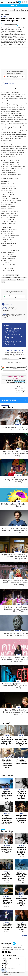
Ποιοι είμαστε (4, 945)
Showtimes (3, 14)
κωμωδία (24, 277)
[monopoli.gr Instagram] (24, 2)
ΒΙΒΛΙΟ (3, 958)
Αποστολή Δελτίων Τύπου (19, 945)
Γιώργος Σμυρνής (10, 83)
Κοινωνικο (4, 16)
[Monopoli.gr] (8, 944)
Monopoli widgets (5, 949)
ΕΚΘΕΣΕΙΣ (3, 963)
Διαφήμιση (10, 945)
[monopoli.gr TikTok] (26, 2)
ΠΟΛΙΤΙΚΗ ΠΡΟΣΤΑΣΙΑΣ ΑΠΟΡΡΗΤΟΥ (14, 362)
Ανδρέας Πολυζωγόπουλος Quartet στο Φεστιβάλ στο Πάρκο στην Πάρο (13, 342)
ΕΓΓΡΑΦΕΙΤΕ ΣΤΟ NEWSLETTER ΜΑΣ (14, 350)
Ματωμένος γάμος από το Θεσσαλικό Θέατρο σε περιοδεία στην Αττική (13, 330)
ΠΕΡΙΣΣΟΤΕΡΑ (24, 936)
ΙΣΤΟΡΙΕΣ (3, 956)
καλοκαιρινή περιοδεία (6, 277)
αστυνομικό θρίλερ (10, 275)
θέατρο (17, 275)
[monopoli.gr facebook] (22, 2)
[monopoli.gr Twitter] (6, 952)
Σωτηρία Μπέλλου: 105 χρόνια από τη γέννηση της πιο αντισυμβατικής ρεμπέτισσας (13, 336)
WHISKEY (11, 974)
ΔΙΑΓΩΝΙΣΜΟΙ (14, 6)
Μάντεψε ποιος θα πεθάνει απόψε (8, 280)
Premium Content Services (6, 947)
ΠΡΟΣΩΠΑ (9, 956)
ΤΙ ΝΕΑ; (14, 956)
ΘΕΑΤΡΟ (7, 14)
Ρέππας (3, 282)
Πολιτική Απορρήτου (14, 949)
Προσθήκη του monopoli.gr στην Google (15, 77)
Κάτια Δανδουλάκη (16, 277)
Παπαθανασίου (20, 280)
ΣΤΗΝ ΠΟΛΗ (4, 965)
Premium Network (17, 947)
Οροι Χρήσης (21, 949)
